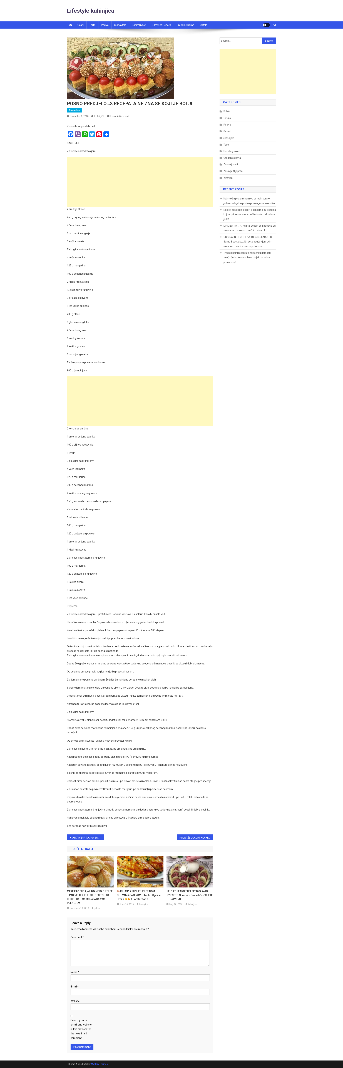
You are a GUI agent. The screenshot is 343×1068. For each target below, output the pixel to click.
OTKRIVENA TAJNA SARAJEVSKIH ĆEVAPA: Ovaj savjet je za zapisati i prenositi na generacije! (88, 837)
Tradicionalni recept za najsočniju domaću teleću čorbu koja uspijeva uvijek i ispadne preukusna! (247, 257)
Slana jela (120, 25)
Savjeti (227, 131)
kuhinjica (99, 116)
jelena (98, 908)
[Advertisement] (140, 182)
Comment (77, 937)
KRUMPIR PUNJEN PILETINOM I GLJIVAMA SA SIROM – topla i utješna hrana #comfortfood (139, 895)
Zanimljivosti (139, 25)
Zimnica (228, 177)
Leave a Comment (119, 116)
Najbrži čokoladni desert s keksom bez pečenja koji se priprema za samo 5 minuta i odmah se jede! (249, 214)
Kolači (80, 25)
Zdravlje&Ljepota (233, 171)
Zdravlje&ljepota (161, 25)
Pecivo (105, 25)
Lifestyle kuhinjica (90, 10)
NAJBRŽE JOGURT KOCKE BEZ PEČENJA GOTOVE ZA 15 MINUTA (196, 837)
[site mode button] (266, 25)
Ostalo (203, 25)
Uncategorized (231, 151)
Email (75, 986)
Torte (92, 25)
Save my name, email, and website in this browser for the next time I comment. (81, 1029)
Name (75, 972)
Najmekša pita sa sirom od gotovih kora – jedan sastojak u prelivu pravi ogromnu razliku (249, 201)
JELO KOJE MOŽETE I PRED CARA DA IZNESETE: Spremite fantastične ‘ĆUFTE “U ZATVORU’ (189, 895)
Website (75, 1001)
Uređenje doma (185, 25)
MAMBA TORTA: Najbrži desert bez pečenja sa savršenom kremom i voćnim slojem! (249, 228)
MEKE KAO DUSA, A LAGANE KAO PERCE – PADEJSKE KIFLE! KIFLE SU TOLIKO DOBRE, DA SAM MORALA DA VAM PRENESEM (90, 897)
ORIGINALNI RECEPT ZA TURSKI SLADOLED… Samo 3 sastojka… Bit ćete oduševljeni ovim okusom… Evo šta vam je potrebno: (248, 242)
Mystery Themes (99, 1064)
